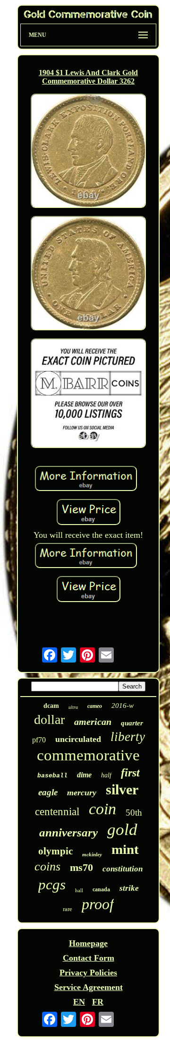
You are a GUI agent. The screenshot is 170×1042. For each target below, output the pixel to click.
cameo (94, 706)
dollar (49, 719)
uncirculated (78, 739)
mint (125, 849)
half (106, 775)
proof (98, 904)
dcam (51, 705)
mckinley (92, 854)
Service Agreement (88, 987)
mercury (81, 792)
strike (129, 888)
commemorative (88, 755)
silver (122, 789)
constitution (122, 868)
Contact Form (88, 958)
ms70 (81, 867)
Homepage (88, 943)
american (92, 721)
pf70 (39, 740)
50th (134, 813)
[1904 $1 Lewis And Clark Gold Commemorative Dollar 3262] (88, 152)
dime (84, 775)
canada (101, 889)
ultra (73, 707)
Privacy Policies (88, 972)
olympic (55, 851)
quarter (132, 723)
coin (102, 809)
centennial (57, 812)
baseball (52, 775)
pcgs (52, 884)
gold (122, 829)
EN (79, 1002)
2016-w (122, 705)
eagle (48, 792)
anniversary (68, 832)
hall (79, 890)
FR (97, 1002)
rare (67, 909)
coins (47, 866)
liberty (127, 737)
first (130, 772)
